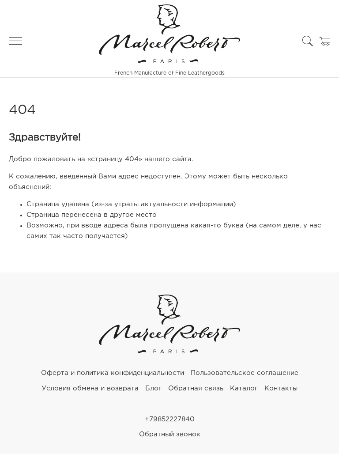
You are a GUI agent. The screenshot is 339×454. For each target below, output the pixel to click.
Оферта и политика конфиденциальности (112, 373)
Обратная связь (195, 388)
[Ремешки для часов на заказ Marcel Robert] (169, 351)
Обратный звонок (169, 434)
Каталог (244, 388)
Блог (153, 388)
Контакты (281, 388)
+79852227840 (170, 419)
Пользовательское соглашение (244, 373)
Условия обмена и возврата (90, 388)
